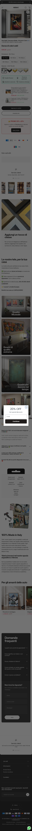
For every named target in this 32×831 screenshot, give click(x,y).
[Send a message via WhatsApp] (29, 828)
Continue (16, 421)
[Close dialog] (26, 407)
